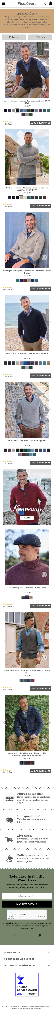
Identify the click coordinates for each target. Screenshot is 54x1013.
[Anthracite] (17, 110)
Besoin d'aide (12, 952)
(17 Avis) (7, 606)
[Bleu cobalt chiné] (25, 363)
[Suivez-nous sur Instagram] (39, 935)
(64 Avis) (7, 289)
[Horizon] (44, 110)
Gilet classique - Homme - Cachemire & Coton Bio (27, 671)
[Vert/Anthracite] (25, 680)
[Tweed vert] (23, 367)
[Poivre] (21, 363)
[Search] (44, 3)
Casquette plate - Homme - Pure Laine (27, 588)
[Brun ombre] (32, 110)
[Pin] (29, 110)
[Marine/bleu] (29, 680)
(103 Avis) (8, 376)
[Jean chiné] (32, 363)
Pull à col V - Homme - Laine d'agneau (27, 440)
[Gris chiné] (13, 110)
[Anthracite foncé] (5, 363)
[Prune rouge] (40, 110)
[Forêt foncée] (31, 367)
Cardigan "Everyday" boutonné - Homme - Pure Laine (27, 271)
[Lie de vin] (32, 680)
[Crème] (25, 197)
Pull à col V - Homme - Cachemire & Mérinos (27, 353)
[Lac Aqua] (48, 110)
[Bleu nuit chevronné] (27, 597)
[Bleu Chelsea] (21, 110)
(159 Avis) (8, 463)
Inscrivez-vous (26, 904)
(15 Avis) (7, 689)
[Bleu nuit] (9, 110)
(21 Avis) (7, 772)
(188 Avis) (8, 207)
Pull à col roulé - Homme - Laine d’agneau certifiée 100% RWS (27, 189)
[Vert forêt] (23, 597)
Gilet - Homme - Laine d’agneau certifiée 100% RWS (27, 102)
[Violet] (29, 363)
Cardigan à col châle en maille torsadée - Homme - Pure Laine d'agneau (27, 754)
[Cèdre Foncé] (25, 450)
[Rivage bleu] (25, 110)
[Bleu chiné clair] (27, 367)
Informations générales (20, 965)
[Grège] (29, 280)
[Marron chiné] (36, 363)
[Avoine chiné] (27, 114)
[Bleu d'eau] (25, 763)
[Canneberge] (44, 197)
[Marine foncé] (32, 280)
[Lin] (48, 363)
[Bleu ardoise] (21, 280)
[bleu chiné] (36, 110)
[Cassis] (23, 114)
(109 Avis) (8, 124)
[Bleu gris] (40, 363)
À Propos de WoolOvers (19, 958)
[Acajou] (25, 280)
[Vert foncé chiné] (31, 114)
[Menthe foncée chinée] (44, 363)
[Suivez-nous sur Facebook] (14, 935)
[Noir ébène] (5, 110)
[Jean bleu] (19, 454)
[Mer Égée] (36, 280)
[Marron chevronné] (31, 597)
